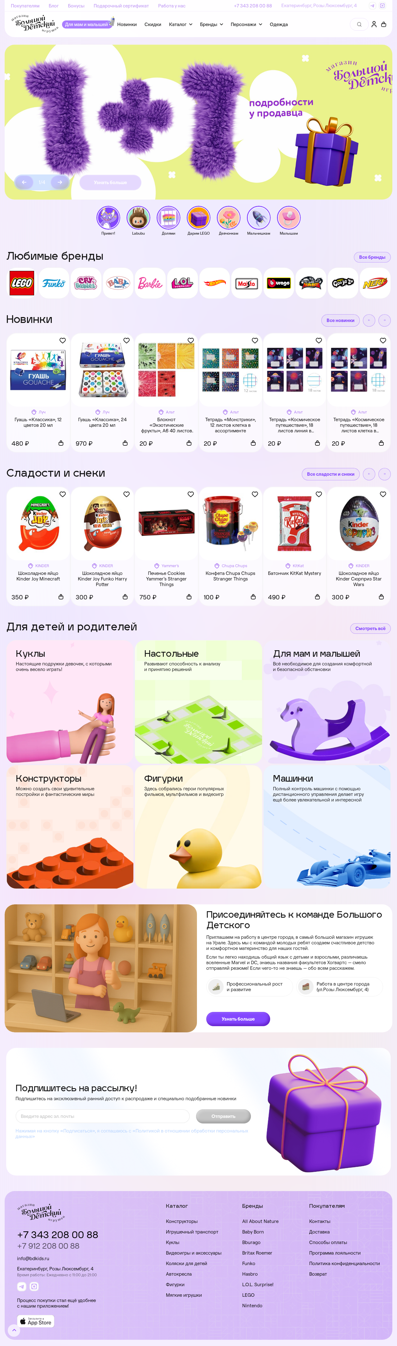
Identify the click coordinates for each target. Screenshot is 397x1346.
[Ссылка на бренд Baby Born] (118, 283)
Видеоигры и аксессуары (193, 1253)
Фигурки (175, 1284)
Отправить (223, 1116)
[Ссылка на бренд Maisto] (246, 283)
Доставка (319, 1232)
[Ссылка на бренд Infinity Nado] (311, 283)
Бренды (208, 24)
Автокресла (179, 1274)
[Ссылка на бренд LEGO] (22, 283)
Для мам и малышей (86, 24)
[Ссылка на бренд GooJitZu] (343, 283)
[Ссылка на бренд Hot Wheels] (214, 283)
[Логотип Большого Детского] (35, 24)
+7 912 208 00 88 (48, 1246)
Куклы (172, 1242)
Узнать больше (110, 182)
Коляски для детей (186, 1263)
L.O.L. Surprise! (258, 1284)
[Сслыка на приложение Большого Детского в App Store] (35, 1321)
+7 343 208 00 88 (253, 6)
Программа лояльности (335, 1253)
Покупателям (25, 6)
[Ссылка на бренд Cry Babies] (86, 283)
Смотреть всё (370, 628)
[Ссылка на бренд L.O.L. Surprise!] (182, 283)
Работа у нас (171, 6)
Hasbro (250, 1274)
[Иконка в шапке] (383, 24)
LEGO (248, 1295)
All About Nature (260, 1221)
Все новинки (341, 320)
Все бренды (372, 257)
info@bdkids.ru (33, 1258)
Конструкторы (182, 1221)
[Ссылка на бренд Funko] (54, 283)
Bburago (251, 1242)
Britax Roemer (257, 1253)
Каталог (177, 24)
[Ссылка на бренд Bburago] (279, 283)
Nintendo (252, 1305)
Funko (248, 1263)
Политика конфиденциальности (344, 1263)
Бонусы (76, 6)
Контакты (319, 1221)
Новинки (127, 24)
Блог (54, 6)
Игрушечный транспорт (192, 1232)
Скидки (153, 24)
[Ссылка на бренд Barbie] (150, 283)
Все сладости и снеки (331, 474)
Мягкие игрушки (184, 1295)
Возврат (318, 1274)
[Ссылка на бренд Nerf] (375, 283)
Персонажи (243, 24)
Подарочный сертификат (121, 6)
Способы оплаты (328, 1242)
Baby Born (253, 1232)
